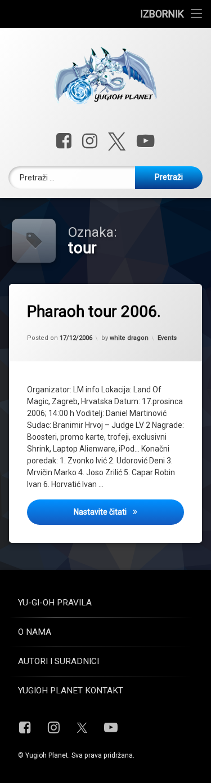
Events (167, 338)
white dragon (129, 338)
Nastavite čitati (129, 511)
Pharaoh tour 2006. (94, 311)
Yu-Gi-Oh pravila (55, 603)
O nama (34, 632)
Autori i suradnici (58, 661)
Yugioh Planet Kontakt (70, 690)
